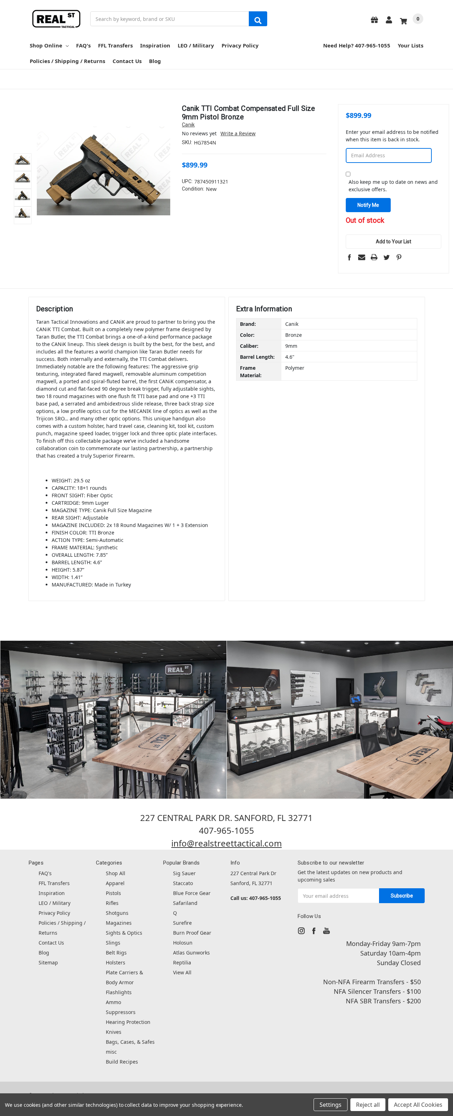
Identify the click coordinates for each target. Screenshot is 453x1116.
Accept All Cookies (418, 1105)
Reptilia (182, 962)
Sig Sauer (184, 873)
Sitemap (48, 962)
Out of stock (365, 221)
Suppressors (121, 1012)
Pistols (113, 893)
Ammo (113, 1002)
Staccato (183, 883)
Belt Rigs (116, 952)
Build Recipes (122, 1061)
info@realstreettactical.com (226, 843)
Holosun (183, 942)
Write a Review (238, 133)
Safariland (185, 903)
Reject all (368, 1105)
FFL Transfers (115, 45)
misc (111, 1051)
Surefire (182, 922)
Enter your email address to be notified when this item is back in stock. (392, 136)
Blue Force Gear (192, 893)
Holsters (115, 962)
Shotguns (117, 913)
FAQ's (83, 45)
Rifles (112, 903)
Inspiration (155, 45)
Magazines (119, 922)
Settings (331, 1105)
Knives (113, 1032)
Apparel (115, 883)
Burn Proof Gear (192, 932)
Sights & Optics (124, 932)
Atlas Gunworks (191, 952)
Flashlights (119, 992)
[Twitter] (386, 257)
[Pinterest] (398, 257)
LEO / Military (196, 45)
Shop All (115, 873)
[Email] (361, 257)
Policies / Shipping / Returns (67, 60)
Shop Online (46, 45)
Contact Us (127, 60)
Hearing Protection (128, 1022)
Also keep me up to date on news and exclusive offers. (393, 186)
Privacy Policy (240, 45)
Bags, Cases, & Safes (130, 1041)
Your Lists (410, 45)
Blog (155, 60)
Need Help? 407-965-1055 (356, 45)
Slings (113, 942)
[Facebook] (349, 257)
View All (182, 972)
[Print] (374, 257)
